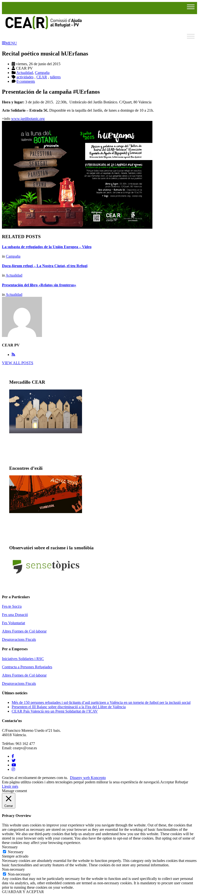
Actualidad (24, 73)
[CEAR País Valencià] (43, 29)
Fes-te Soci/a (12, 606)
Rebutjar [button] (181, 782)
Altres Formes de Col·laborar (24, 631)
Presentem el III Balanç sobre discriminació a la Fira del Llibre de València (69, 707)
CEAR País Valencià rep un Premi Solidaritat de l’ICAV (55, 711)
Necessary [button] (10, 847)
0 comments (26, 81)
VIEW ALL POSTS (17, 363)
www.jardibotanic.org (28, 119)
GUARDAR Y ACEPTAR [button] (23, 892)
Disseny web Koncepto (88, 778)
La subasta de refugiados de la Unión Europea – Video (46, 247)
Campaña (42, 73)
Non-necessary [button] (13, 869)
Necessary (16, 852)
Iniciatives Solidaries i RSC (23, 659)
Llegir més (10, 786)
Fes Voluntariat (13, 623)
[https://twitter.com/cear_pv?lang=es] (14, 761)
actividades (25, 77)
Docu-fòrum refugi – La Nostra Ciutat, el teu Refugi (44, 266)
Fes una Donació (15, 615)
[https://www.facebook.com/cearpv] (13, 756)
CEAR (41, 77)
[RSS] (13, 355)
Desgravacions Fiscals (19, 639)
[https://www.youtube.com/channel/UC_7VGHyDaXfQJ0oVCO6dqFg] (14, 765)
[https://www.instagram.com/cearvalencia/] (13, 769)
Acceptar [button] (167, 782)
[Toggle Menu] (191, 6)
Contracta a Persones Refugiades (27, 667)
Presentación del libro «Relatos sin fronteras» (39, 285)
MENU (11, 43)
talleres (55, 77)
